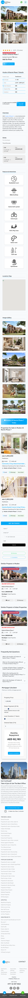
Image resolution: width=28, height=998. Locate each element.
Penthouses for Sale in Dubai (8, 876)
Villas (2, 970)
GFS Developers (5, 896)
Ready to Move (23, 968)
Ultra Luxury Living (5, 907)
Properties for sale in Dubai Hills (8, 845)
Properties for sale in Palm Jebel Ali (9, 821)
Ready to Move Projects (6, 890)
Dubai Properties (7, 57)
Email (5, 472)
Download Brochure (9, 63)
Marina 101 (3, 949)
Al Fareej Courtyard (5, 952)
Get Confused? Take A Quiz (13, 807)
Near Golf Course (5, 909)
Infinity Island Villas (5, 933)
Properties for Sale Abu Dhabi (8, 885)
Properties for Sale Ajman (7, 880)
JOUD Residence (5, 924)
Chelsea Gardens (5, 931)
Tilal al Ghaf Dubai (5, 835)
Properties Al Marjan (6, 887)
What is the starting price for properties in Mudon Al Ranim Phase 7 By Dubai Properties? (13, 674)
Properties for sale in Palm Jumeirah (9, 840)
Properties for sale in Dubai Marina (9, 824)
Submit (14, 545)
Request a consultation (14, 753)
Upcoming (22, 970)
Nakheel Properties (5, 892)
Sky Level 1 (3, 922)
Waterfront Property (6, 904)
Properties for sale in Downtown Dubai (10, 826)
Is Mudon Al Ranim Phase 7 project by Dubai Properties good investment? (13, 668)
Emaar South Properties (6, 838)
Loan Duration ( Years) (11, 716)
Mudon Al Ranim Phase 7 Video (15, 421)
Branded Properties (5, 911)
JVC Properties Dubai (6, 849)
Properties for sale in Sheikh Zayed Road (10, 864)
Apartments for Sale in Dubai (8, 869)
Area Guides (13, 968)
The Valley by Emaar (6, 847)
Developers (13, 974)
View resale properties (21, 104)
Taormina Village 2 (5, 940)
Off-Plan (12, 970)
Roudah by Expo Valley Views (8, 945)
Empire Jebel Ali (5, 929)
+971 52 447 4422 (14, 984)
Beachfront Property (6, 902)
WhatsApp (14, 553)
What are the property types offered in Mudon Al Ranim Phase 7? (13, 662)
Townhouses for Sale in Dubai (8, 871)
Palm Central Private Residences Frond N (10, 919)
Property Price (8, 697)
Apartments (4, 968)
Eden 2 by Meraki (5, 943)
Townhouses (18, 76)
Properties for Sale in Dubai (7, 866)
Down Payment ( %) (11, 706)
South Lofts (3, 926)
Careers (21, 972)
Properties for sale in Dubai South (9, 854)
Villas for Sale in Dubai (6, 873)
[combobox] (5, 536)
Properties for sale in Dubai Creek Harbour (11, 856)
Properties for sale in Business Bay (9, 851)
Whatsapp (12, 472)
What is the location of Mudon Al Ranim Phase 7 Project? (12, 657)
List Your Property (5, 914)
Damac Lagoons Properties (7, 842)
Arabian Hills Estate (5, 828)
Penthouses (4, 974)
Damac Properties (5, 894)
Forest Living (4, 831)
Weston (3, 938)
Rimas (2, 936)
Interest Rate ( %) (10, 723)
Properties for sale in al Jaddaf (8, 862)
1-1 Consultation (14, 557)
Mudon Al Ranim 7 (9, 116)
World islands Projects (6, 833)
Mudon (15, 57)
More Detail (20, 472)
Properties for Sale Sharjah (7, 883)
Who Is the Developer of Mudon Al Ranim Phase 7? (12, 680)
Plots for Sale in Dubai (6, 878)
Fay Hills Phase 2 (5, 947)
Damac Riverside (5, 819)
